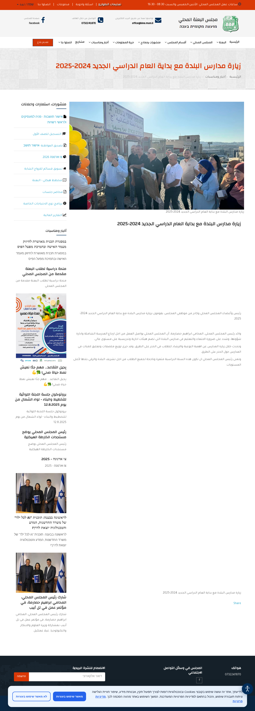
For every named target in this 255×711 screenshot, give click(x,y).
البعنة (222, 42)
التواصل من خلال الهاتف (84, 18)
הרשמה (21, 676)
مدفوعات (63, 4)
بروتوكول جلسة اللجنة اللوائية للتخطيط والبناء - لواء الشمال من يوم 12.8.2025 (40, 399)
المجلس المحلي (202, 42)
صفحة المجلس (31, 18)
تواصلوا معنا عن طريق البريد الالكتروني (134, 18)
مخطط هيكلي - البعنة (47, 180)
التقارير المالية (53, 215)
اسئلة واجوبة (84, 4)
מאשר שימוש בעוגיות (69, 696)
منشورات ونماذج (151, 42)
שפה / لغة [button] (26, 5)
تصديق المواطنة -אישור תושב (43, 146)
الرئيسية (234, 42)
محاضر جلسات (53, 192)
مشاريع (79, 42)
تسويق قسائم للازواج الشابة (43, 169)
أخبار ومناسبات (100, 42)
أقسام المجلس (176, 42)
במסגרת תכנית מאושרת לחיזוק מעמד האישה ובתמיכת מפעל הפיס (41, 244)
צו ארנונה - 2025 (53, 459)
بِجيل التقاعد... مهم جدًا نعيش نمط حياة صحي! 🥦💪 (43, 370)
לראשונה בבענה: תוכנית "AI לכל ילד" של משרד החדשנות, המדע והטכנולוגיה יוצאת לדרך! (40, 522)
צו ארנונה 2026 (53, 157)
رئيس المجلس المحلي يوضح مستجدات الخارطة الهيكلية (44, 434)
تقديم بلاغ (42, 42)
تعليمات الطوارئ (109, 4)
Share (237, 603)
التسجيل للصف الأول (47, 134)
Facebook (34, 23)
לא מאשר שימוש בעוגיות (31, 696)
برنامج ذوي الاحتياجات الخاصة (43, 204)
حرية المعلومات (124, 42)
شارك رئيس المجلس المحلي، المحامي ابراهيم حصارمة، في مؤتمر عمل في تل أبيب (43, 602)
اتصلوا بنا (44, 4)
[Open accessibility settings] (247, 688)
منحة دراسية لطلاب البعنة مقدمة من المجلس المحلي (44, 271)
